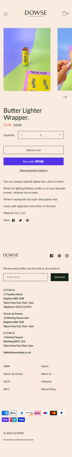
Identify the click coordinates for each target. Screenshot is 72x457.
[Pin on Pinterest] (27, 220)
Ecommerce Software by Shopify (18, 439)
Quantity (9, 135)
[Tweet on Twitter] (20, 220)
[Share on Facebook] (13, 220)
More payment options (34, 170)
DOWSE (18, 433)
